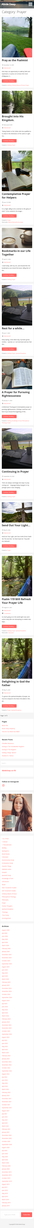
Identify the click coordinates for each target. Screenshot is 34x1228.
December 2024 (6, 988)
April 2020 (5, 1160)
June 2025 (5, 970)
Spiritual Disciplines (21, 353)
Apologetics (5, 851)
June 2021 (5, 1117)
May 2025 (5, 973)
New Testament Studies (9, 888)
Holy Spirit (11, 632)
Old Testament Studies (9, 891)
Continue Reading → (9, 81)
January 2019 (6, 1206)
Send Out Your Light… (16, 525)
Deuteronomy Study (8, 860)
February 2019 (6, 1202)
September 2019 (7, 1181)
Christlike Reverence (8, 743)
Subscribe (26, 1215)
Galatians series (6, 869)
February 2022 (6, 1092)
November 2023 (7, 1028)
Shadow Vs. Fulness (8, 756)
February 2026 (6, 948)
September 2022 (7, 1071)
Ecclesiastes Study (7, 863)
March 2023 (5, 1052)
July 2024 (4, 1003)
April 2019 (5, 1196)
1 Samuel (4, 842)
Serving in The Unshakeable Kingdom (13, 746)
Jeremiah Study (6, 875)
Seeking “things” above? (9, 752)
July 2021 (4, 1114)
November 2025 (7, 957)
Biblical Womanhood (13, 222)
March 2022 (5, 1089)
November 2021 (7, 1101)
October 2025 (6, 961)
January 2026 (6, 951)
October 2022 (6, 1068)
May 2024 (5, 1010)
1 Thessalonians (7, 845)
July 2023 (4, 1040)
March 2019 (5, 1199)
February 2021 (6, 1129)
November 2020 (7, 1138)
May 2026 (5, 939)
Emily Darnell (7, 68)
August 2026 (5, 930)
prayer (21, 222)
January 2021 (6, 1132)
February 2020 (6, 1166)
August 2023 (5, 1037)
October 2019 (6, 1178)
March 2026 (5, 945)
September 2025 (7, 964)
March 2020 (5, 1163)
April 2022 (5, 1086)
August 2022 (5, 1074)
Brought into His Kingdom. (12, 118)
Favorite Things (6, 866)
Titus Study (5, 915)
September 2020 (7, 1144)
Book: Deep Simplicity (8, 728)
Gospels (4, 872)
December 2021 (6, 1098)
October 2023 (6, 1031)
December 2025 (6, 954)
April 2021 (5, 1123)
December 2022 (6, 1062)
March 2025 (5, 979)
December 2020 (6, 1135)
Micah (3, 884)
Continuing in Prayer (15, 471)
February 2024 (6, 1019)
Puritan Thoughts (7, 906)
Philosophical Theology (9, 897)
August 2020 (5, 1147)
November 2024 (7, 991)
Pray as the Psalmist (15, 60)
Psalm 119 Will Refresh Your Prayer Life (16, 600)
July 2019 (4, 1187)
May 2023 (5, 1046)
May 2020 (5, 1157)
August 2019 (5, 1184)
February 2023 (6, 1055)
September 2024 (7, 997)
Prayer (27, 85)
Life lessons (5, 881)
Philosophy (5, 900)
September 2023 (7, 1034)
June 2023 (5, 1043)
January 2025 (6, 985)
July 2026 (4, 933)
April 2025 (5, 976)
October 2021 (6, 1105)
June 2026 (5, 936)
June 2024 (5, 1006)
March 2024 (5, 1016)
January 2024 (6, 1022)
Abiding (9, 85)
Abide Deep (9, 4)
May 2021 (5, 1120)
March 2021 (5, 1126)
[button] (31, 3)
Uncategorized (6, 918)
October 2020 (6, 1141)
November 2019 (7, 1175)
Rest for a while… (13, 328)
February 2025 (6, 982)
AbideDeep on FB (9, 770)
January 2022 (6, 1095)
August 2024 (5, 1000)
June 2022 (5, 1080)
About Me (5, 725)
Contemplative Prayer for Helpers (16, 195)
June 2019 (5, 1190)
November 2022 (7, 1065)
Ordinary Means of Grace (18, 85)
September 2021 (7, 1107)
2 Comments (7, 613)
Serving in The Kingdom (9, 749)
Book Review (6, 854)
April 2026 (5, 942)
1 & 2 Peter (5, 838)
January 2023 (6, 1059)
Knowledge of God (17, 421)
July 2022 (4, 1077)
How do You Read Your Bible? (11, 731)
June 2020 (5, 1153)
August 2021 (5, 1111)
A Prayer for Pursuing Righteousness (16, 393)
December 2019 (6, 1172)
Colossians (5, 857)
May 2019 (5, 1193)
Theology (5, 912)
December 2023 (6, 1025)
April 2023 (5, 1049)
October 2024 (6, 994)
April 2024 (5, 1013)
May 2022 (5, 1083)
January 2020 (6, 1169)
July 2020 (4, 1150)
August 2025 (5, 967)
